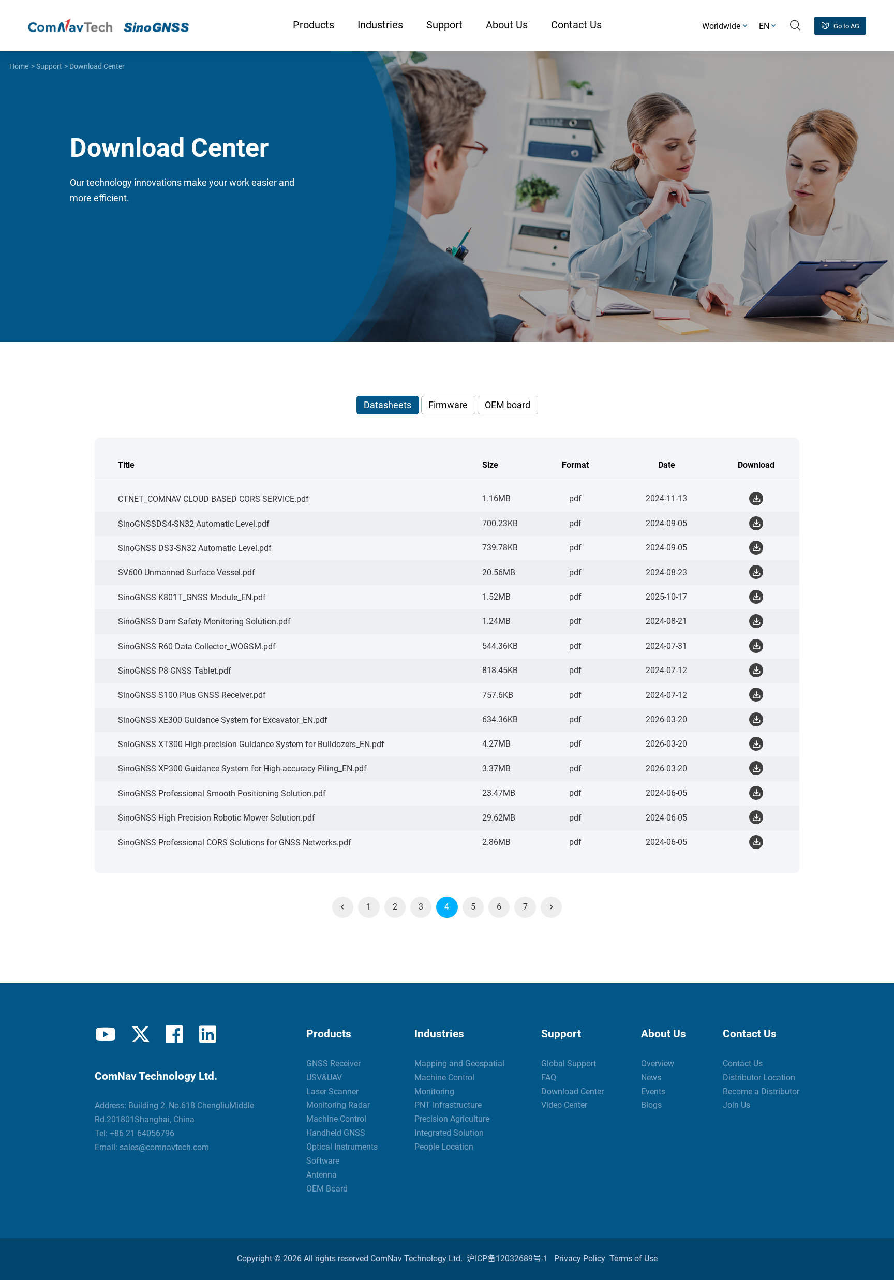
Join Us (736, 1105)
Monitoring (434, 1091)
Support (49, 66)
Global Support (568, 1063)
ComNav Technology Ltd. (416, 1258)
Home (18, 66)
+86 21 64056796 (142, 1133)
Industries (439, 1034)
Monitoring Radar (338, 1105)
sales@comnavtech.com (164, 1147)
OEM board (507, 404)
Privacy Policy (579, 1258)
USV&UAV (324, 1077)
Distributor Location (759, 1077)
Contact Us (750, 1034)
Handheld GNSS (335, 1133)
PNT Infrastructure (448, 1105)
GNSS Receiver (333, 1063)
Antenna (321, 1175)
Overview (657, 1063)
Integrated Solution (449, 1133)
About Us (663, 1034)
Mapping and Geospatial (459, 1063)
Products (328, 1034)
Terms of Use (633, 1258)
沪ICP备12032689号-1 (507, 1258)
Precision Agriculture (451, 1119)
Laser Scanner (332, 1091)
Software (322, 1161)
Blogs (651, 1105)
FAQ (548, 1077)
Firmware (448, 404)
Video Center (564, 1105)
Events (653, 1091)
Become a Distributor (761, 1091)
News (651, 1077)
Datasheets (387, 404)
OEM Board (327, 1189)
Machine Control (336, 1119)
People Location (443, 1147)
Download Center (97, 66)
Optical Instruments (342, 1147)
